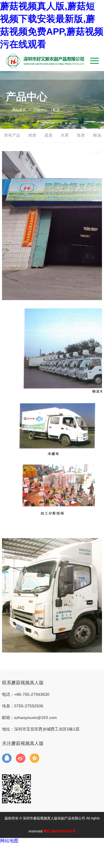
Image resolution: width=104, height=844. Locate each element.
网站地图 (9, 840)
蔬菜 (48, 135)
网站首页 (19, 110)
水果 (65, 135)
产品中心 (40, 110)
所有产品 (12, 135)
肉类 (32, 135)
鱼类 (81, 135)
